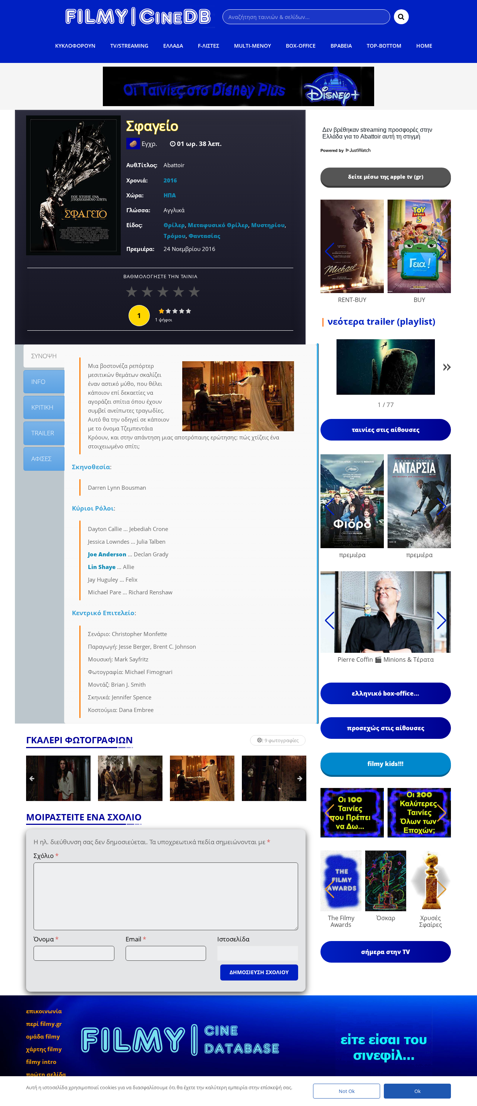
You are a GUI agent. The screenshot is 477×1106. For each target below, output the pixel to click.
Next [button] (300, 778)
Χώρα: (134, 195)
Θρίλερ (174, 225)
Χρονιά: (137, 180)
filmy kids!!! (385, 764)
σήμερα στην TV (385, 952)
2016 (170, 180)
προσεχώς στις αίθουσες (385, 728)
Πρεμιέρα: (140, 248)
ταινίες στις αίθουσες (386, 430)
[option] (58, 778)
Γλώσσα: (138, 210)
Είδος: (134, 225)
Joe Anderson (107, 554)
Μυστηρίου (268, 225)
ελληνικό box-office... (385, 693)
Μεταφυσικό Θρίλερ (218, 225)
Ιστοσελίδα (233, 939)
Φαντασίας (204, 235)
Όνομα (46, 939)
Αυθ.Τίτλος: (141, 165)
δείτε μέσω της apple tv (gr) (385, 176)
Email (136, 939)
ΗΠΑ (170, 195)
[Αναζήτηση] (401, 16)
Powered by (332, 150)
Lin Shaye (102, 567)
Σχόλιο (46, 855)
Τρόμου (175, 235)
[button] (447, 368)
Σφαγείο (152, 126)
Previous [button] (31, 778)
